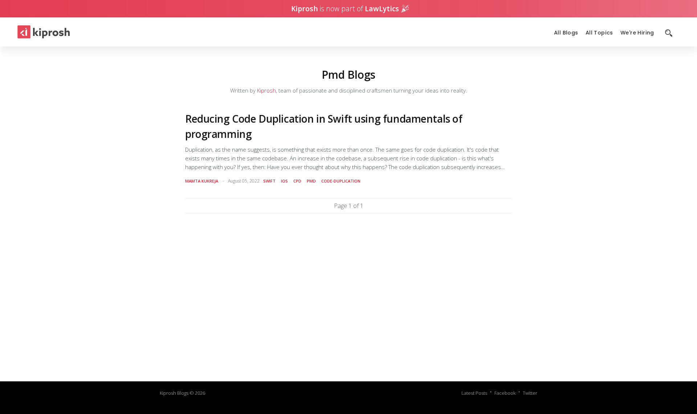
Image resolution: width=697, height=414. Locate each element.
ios (284, 181)
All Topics (599, 32)
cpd (297, 181)
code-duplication (340, 181)
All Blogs (566, 32)
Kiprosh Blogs (174, 393)
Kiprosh (266, 90)
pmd (311, 181)
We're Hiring (637, 32)
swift (269, 181)
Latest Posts (474, 393)
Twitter (530, 393)
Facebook (504, 393)
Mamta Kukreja (201, 181)
